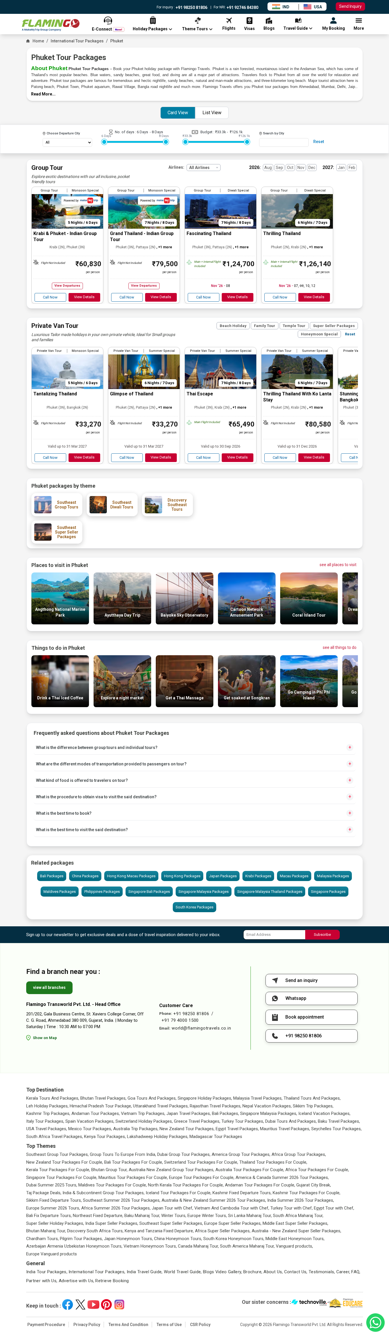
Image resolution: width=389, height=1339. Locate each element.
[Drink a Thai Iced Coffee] (60, 705)
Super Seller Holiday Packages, (55, 1223)
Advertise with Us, (76, 1280)
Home (38, 41)
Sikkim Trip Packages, (313, 1106)
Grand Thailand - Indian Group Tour (142, 236)
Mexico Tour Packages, (90, 1128)
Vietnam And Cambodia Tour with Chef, (231, 1208)
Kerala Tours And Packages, (52, 1098)
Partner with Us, (42, 1280)
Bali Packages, (225, 1113)
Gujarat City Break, (313, 1185)
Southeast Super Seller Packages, (171, 1223)
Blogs (208, 1271)
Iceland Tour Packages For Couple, (178, 1192)
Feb (352, 167)
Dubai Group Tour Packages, (183, 1154)
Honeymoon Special (319, 334)
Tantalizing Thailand (55, 394)
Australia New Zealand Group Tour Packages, (171, 1169)
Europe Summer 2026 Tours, (53, 1208)
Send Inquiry (350, 6)
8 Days (157, 132)
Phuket (116, 41)
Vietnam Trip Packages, (143, 1113)
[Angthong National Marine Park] (60, 623)
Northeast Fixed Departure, (98, 1215)
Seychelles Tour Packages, (336, 1128)
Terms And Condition (128, 1324)
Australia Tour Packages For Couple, (249, 1169)
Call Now (50, 297)
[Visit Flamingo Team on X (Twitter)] (80, 1304)
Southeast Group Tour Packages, (57, 1154)
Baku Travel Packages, (339, 1121)
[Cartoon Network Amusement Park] (247, 623)
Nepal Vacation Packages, (267, 1106)
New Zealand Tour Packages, (187, 1128)
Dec (311, 167)
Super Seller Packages (334, 326)
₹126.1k (236, 132)
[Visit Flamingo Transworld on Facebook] (67, 1304)
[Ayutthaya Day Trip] (122, 623)
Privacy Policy (86, 1324)
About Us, (273, 1271)
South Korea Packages (194, 907)
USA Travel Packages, (46, 1128)
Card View (178, 112)
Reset (318, 141)
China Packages (85, 876)
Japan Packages (223, 876)
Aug (268, 167)
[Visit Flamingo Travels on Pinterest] (106, 1304)
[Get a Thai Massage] (184, 705)
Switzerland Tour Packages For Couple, (201, 1162)
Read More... (43, 94)
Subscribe (322, 934)
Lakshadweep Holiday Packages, (157, 1136)
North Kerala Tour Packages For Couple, (186, 1185)
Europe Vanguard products (51, 1254)
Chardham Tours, (42, 1238)
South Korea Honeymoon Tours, (233, 1238)
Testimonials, (322, 1271)
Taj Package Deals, (43, 1192)
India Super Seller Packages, (111, 1223)
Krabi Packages (258, 876)
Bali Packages (51, 876)
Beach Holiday (233, 326)
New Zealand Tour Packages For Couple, (64, 1162)
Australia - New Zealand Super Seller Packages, (296, 1230)
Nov (300, 167)
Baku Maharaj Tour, (142, 1215)
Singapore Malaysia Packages (204, 891)
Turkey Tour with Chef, (291, 1208)
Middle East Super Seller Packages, (295, 1223)
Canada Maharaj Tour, (198, 1246)
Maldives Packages (59, 891)
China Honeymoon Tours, (178, 1238)
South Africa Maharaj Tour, (298, 1215)
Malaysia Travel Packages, (257, 1098)
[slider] (104, 142)
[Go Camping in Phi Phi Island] (309, 705)
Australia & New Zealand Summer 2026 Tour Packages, (214, 1200)
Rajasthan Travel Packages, (215, 1106)
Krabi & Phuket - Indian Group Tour (65, 236)
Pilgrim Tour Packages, (81, 1238)
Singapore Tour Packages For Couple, (61, 1177)
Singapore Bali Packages (149, 891)
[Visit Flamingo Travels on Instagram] (119, 1304)
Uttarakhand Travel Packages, (161, 1106)
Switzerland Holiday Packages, (144, 1121)
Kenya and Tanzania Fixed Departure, (159, 1230)
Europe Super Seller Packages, (232, 1223)
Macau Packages (294, 876)
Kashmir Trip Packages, (48, 1113)
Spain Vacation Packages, (89, 1121)
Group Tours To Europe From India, (123, 1154)
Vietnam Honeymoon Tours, (150, 1246)
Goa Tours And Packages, (152, 1098)
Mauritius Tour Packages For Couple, (133, 1177)
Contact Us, (296, 1271)
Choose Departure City (63, 133)
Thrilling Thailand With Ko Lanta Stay (297, 397)
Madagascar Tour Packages (215, 1136)
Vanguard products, (294, 1246)
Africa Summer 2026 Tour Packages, (116, 1208)
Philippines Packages (102, 891)
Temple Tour (294, 326)
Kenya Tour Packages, (105, 1136)
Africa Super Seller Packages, (223, 1230)
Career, (343, 1271)
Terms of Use (169, 1324)
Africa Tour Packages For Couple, (317, 1169)
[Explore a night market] (122, 705)
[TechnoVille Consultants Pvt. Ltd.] (309, 1303)
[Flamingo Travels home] (50, 25)
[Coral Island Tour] (309, 623)
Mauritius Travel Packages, (285, 1128)
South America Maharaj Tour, (247, 1246)
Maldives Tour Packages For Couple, (112, 1185)
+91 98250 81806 (191, 7)
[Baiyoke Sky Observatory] (184, 623)
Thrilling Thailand (282, 233)
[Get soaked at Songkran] (247, 705)
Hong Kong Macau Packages (131, 876)
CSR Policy (200, 1324)
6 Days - (144, 132)
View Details (84, 297)
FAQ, (355, 1271)
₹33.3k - (222, 132)
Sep (279, 167)
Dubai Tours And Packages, (291, 1121)
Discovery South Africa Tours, (95, 1230)
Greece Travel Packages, (197, 1121)
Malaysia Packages (333, 876)
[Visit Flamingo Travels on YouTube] (93, 1304)
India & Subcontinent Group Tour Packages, (103, 1192)
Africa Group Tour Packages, (299, 1154)
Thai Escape (200, 394)
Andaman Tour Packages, (95, 1113)
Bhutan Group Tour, (109, 1169)
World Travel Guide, (183, 1271)
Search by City (273, 133)
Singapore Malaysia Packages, (268, 1113)
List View (211, 112)
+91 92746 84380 (242, 7)
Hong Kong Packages (182, 876)
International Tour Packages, (97, 1271)
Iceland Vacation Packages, (324, 1113)
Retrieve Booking (112, 1280)
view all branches (49, 987)
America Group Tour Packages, (241, 1154)
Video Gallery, (228, 1271)
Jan (341, 167)
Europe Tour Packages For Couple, (201, 1177)
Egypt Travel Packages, (237, 1128)
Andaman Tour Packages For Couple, (260, 1185)
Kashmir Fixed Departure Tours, (242, 1192)
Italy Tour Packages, (45, 1121)
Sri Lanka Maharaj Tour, (250, 1215)
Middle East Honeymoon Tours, (295, 1238)
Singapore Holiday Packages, (205, 1098)
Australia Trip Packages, (135, 1128)
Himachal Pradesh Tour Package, (101, 1106)
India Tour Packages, (47, 1271)
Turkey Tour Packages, (242, 1121)
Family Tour (264, 326)
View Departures (67, 286)
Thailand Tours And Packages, (312, 1098)
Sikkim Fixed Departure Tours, (54, 1200)
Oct (290, 167)
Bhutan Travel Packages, (103, 1098)
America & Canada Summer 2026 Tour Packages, (282, 1177)
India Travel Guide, (145, 1271)
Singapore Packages (328, 891)
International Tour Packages (77, 41)
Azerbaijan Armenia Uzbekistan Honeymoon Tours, (74, 1246)
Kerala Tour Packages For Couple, (58, 1169)
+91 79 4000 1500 (180, 1020)
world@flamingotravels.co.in (201, 1028)
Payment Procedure (46, 1324)
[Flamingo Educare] (345, 1303)
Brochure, (252, 1271)
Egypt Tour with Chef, (334, 1208)
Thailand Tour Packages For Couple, (273, 1162)
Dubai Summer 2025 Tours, (51, 1185)
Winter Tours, (173, 1215)
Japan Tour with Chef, (172, 1208)
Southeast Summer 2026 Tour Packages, (121, 1200)
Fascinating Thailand (209, 233)
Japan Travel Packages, (188, 1113)
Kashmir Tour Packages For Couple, (306, 1192)
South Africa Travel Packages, (54, 1136)
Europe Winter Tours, (207, 1215)
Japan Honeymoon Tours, (128, 1238)
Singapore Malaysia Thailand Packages (269, 891)
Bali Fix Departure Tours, (49, 1215)
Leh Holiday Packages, (47, 1106)
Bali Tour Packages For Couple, (133, 1162)
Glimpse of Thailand (131, 394)
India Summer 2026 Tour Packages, (300, 1200)
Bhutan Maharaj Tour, (46, 1230)
